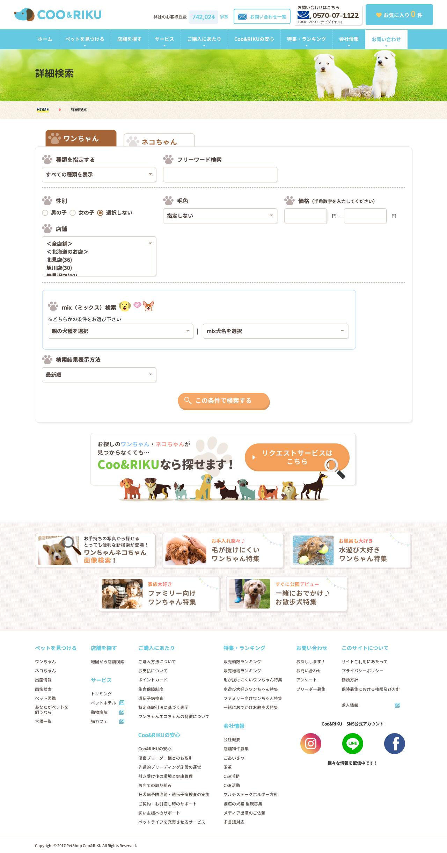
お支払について (153, 671)
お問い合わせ (386, 39)
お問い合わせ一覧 (268, 17)
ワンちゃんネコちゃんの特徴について (174, 717)
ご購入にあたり (204, 39)
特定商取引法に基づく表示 (163, 707)
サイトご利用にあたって (365, 662)
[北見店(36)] (96, 260)
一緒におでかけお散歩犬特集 (251, 707)
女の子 (86, 212)
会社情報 (349, 39)
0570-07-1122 (336, 15)
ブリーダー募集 (310, 689)
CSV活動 (232, 776)
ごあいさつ (234, 758)
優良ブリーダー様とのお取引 (165, 758)
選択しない (119, 212)
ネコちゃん (45, 671)
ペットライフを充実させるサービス (171, 822)
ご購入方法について (157, 662)
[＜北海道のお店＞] (96, 252)
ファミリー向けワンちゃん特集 (253, 698)
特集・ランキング (306, 39)
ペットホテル (103, 703)
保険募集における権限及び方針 (371, 689)
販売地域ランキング (242, 671)
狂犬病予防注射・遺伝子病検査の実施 (174, 794)
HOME (43, 110)
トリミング (101, 694)
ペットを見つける (84, 39)
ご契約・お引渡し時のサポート (167, 804)
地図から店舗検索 (107, 662)
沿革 (228, 767)
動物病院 (99, 712)
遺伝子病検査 (150, 698)
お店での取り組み (155, 785)
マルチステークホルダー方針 (251, 794)
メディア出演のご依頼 (244, 813)
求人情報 (350, 705)
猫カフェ (99, 721)
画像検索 (43, 689)
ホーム (45, 39)
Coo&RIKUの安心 (254, 39)
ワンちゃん (45, 662)
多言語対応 (234, 822)
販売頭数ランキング (242, 662)
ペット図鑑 (45, 698)
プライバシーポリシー (362, 671)
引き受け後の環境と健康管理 (165, 776)
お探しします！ (310, 662)
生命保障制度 (150, 689)
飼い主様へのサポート (159, 813)
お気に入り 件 (403, 14)
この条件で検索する (223, 400)
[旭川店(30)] (96, 268)
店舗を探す (129, 39)
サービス (164, 39)
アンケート (306, 680)
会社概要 (232, 740)
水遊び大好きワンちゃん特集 (251, 689)
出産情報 (43, 680)
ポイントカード (153, 680)
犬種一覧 (43, 721)
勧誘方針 (350, 680)
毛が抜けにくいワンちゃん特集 (253, 680)
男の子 (59, 212)
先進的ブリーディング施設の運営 (169, 767)
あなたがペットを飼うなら (51, 709)
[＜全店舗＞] (96, 244)
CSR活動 (232, 785)
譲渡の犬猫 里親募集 (243, 804)
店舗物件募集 (236, 749)
